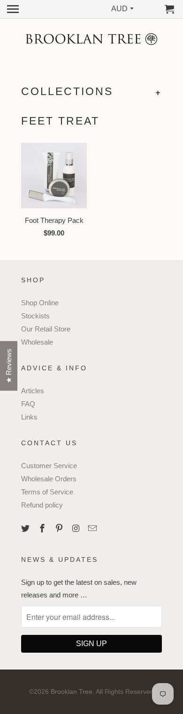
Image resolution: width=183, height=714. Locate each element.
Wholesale (37, 342)
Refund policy (42, 505)
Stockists (35, 316)
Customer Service (49, 466)
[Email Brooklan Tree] (93, 528)
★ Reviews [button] (9, 365)
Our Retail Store (45, 329)
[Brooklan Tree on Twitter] (26, 528)
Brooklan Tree (71, 691)
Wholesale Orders (48, 479)
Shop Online (40, 303)
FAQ (28, 404)
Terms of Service (47, 492)
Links (29, 417)
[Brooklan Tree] (91, 39)
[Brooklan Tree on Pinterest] (60, 528)
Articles (32, 391)
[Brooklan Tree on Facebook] (43, 528)
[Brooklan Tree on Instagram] (76, 528)
